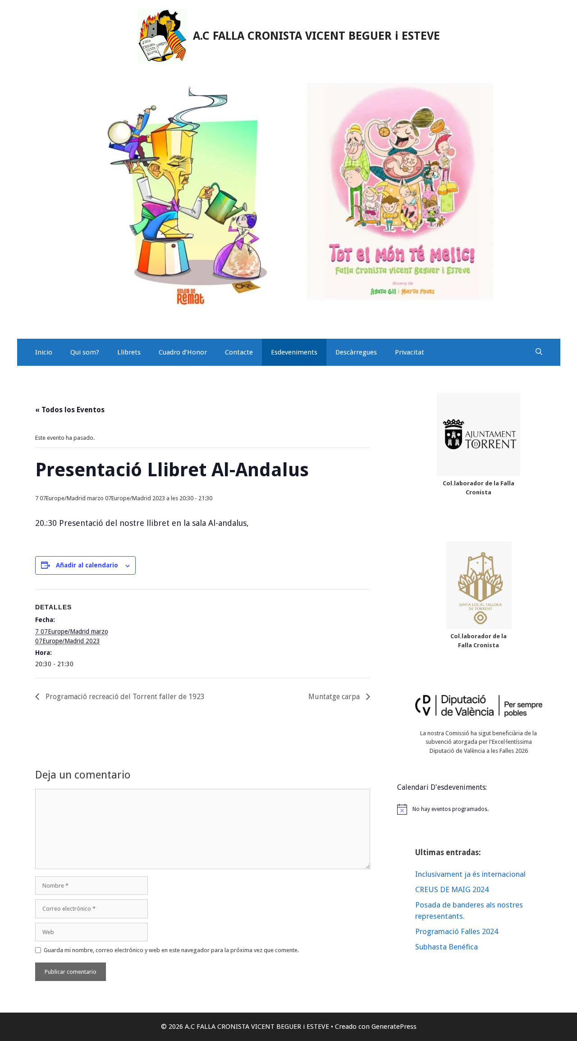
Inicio (43, 352)
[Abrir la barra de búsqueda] (539, 352)
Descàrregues (356, 352)
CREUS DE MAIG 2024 (452, 889)
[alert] (478, 809)
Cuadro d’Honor (183, 352)
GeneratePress (394, 1027)
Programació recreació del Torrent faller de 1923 (124, 696)
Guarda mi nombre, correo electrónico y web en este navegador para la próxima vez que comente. (171, 950)
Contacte (239, 352)
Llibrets (129, 352)
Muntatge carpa (335, 696)
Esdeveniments (294, 352)
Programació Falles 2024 (456, 931)
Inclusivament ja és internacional (470, 874)
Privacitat (409, 352)
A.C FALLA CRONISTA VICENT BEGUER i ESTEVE (316, 35)
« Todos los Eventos (70, 409)
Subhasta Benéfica (446, 946)
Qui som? (84, 352)
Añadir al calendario (87, 565)
